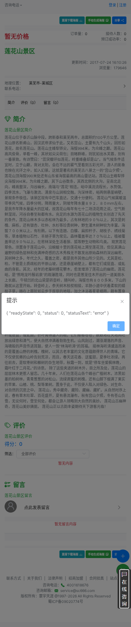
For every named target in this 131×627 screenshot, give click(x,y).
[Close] (122, 301)
